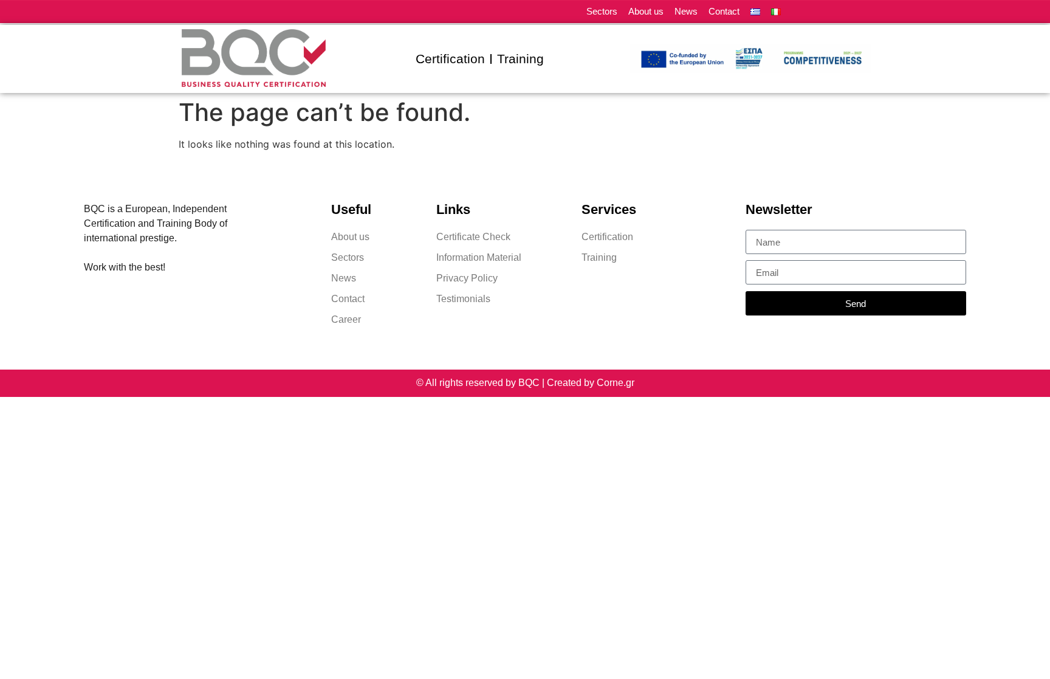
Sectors (601, 11)
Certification (450, 59)
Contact (724, 11)
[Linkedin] (803, 11)
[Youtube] (866, 11)
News (686, 11)
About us (646, 11)
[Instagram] (845, 11)
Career (346, 319)
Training (520, 59)
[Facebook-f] (824, 11)
